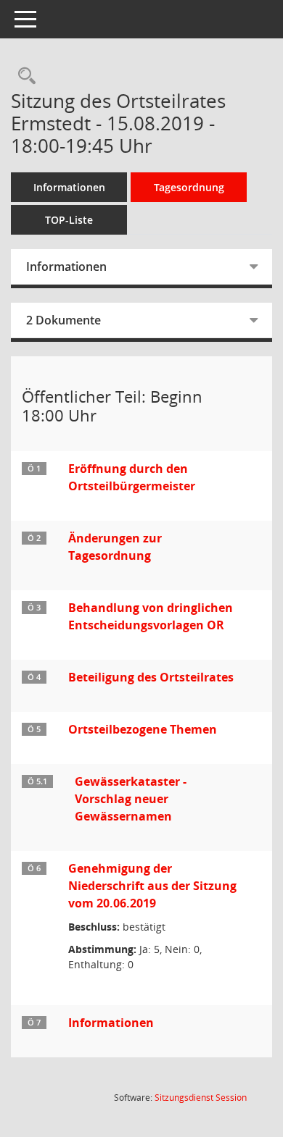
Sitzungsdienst (201, 1097)
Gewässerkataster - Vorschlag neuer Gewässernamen (130, 798)
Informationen (69, 187)
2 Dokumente (63, 320)
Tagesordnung (189, 187)
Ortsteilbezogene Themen (142, 729)
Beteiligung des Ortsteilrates (151, 677)
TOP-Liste (69, 220)
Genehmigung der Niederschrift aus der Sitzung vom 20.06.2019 (152, 885)
